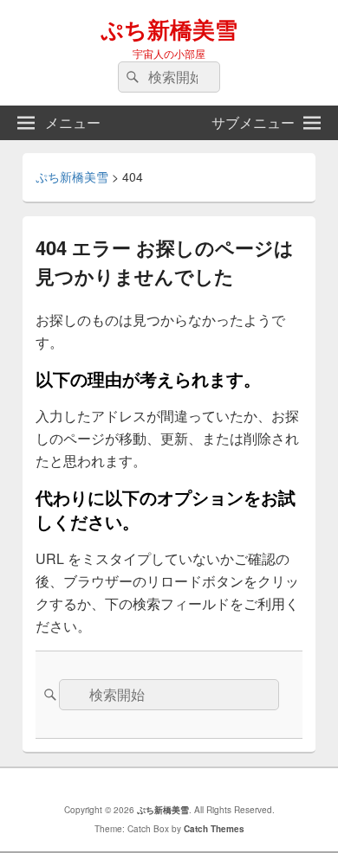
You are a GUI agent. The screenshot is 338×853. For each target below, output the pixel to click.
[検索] (131, 77)
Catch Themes (214, 829)
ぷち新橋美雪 (169, 29)
